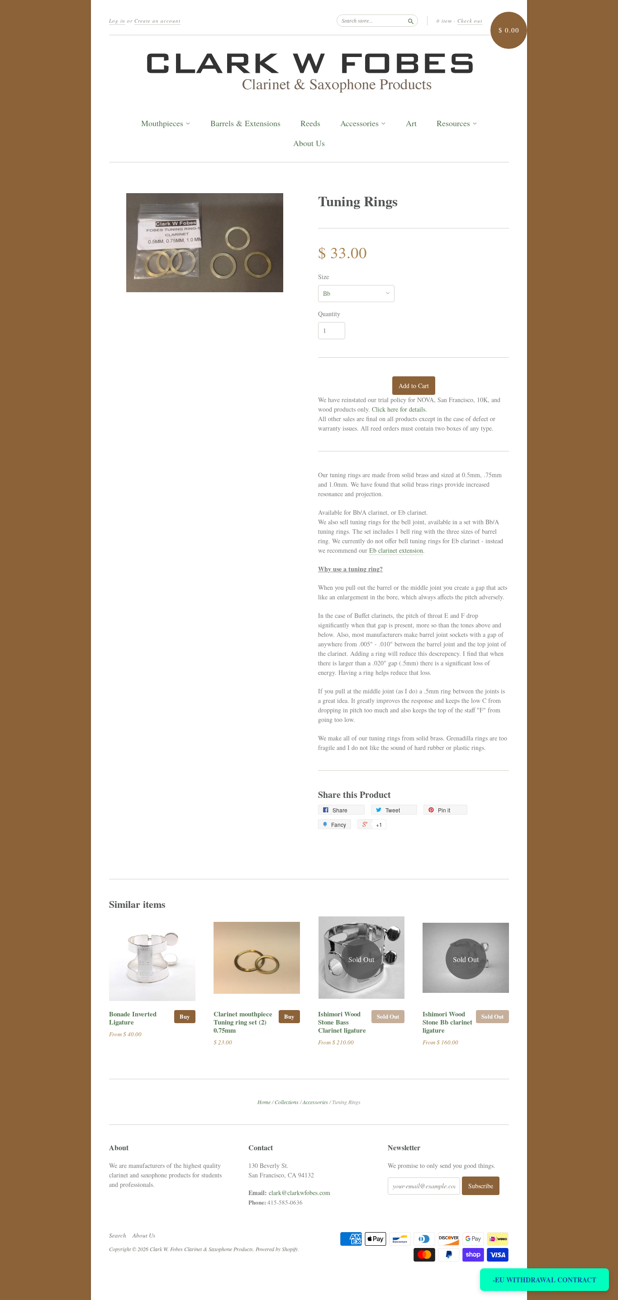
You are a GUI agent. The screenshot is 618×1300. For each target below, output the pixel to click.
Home (264, 1101)
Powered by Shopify (277, 1249)
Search (117, 1235)
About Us (309, 143)
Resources (454, 123)
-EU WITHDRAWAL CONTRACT (544, 1280)
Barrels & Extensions (245, 123)
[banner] (309, 70)
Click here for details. (399, 409)
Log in (117, 20)
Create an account (157, 20)
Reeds (310, 123)
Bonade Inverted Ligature (133, 1018)
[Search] (411, 20)
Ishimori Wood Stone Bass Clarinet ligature (342, 1022)
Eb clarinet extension (396, 550)
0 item (444, 20)
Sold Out (388, 1016)
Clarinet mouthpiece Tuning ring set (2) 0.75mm (243, 1022)
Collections (287, 1101)
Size (323, 277)
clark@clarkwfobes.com (299, 1192)
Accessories (360, 123)
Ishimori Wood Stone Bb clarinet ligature (447, 1022)
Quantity (329, 314)
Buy (185, 1016)
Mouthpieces (163, 123)
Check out (469, 20)
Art (411, 123)
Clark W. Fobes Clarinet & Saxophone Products (201, 1249)
